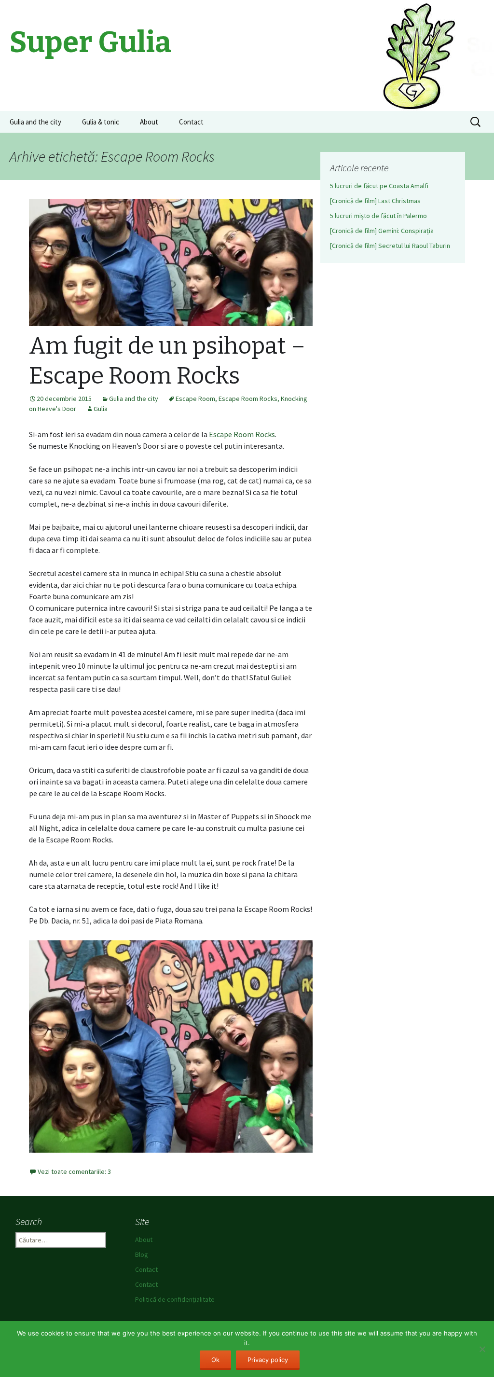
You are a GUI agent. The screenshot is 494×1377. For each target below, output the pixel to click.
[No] (482, 1349)
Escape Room (195, 398)
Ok (215, 1359)
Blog (141, 1254)
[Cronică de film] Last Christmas (375, 200)
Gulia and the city (35, 121)
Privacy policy (267, 1359)
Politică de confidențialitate (175, 1299)
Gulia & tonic (100, 121)
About (149, 121)
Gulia (101, 408)
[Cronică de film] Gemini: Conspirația (382, 230)
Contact (191, 121)
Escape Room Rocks (248, 398)
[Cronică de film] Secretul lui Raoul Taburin (390, 245)
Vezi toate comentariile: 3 (74, 1171)
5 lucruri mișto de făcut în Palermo (378, 215)
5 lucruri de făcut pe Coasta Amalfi (379, 185)
